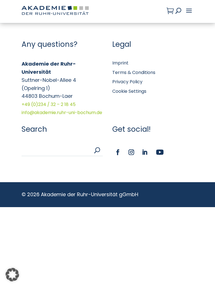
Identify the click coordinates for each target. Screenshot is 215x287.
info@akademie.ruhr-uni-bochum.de (62, 112)
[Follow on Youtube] (160, 152)
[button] (12, 274)
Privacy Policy (127, 81)
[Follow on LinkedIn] (144, 152)
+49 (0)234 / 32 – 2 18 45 (49, 104)
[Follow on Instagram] (131, 152)
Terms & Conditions (133, 72)
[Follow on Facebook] (117, 152)
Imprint (120, 63)
